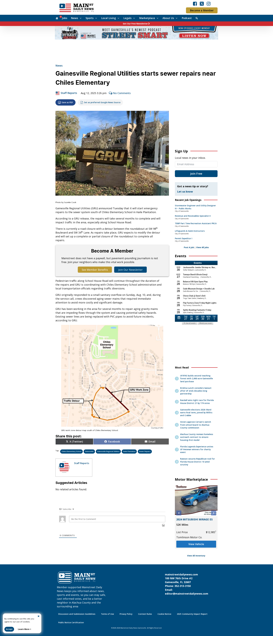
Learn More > (24, 629)
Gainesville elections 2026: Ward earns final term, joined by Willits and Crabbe (196, 412)
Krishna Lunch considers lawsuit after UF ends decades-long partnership (195, 391)
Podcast (187, 18)
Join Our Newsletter (130, 269)
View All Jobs (202, 247)
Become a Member (202, 10)
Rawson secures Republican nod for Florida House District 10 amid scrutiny (197, 462)
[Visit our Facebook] (195, 3)
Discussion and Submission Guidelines (76, 614)
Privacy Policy (126, 614)
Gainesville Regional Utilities (108, 451)
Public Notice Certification (71, 622)
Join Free (196, 173)
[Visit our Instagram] (208, 3)
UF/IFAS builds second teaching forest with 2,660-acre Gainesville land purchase (196, 378)
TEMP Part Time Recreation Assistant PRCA (196, 223)
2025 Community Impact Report (192, 614)
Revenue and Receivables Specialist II (193, 216)
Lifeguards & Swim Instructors (190, 231)
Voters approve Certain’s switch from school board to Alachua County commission (195, 425)
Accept (9, 629)
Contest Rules (145, 614)
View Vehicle (196, 544)
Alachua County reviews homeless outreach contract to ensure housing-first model (196, 437)
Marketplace (147, 18)
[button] (178, 513)
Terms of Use (107, 614)
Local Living (108, 18)
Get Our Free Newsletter (135, 23)
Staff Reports (69, 93)
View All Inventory (196, 555)
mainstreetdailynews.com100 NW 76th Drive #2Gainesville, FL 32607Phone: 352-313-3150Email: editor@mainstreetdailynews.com (186, 584)
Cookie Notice (164, 614)
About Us (168, 18)
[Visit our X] (201, 3)
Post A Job (189, 247)
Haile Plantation (129, 451)
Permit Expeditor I (183, 238)
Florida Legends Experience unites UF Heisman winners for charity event (196, 449)
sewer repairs (144, 451)
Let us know (185, 191)
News (74, 18)
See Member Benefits (95, 269)
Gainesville (89, 451)
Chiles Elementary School (71, 451)
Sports (90, 18)
